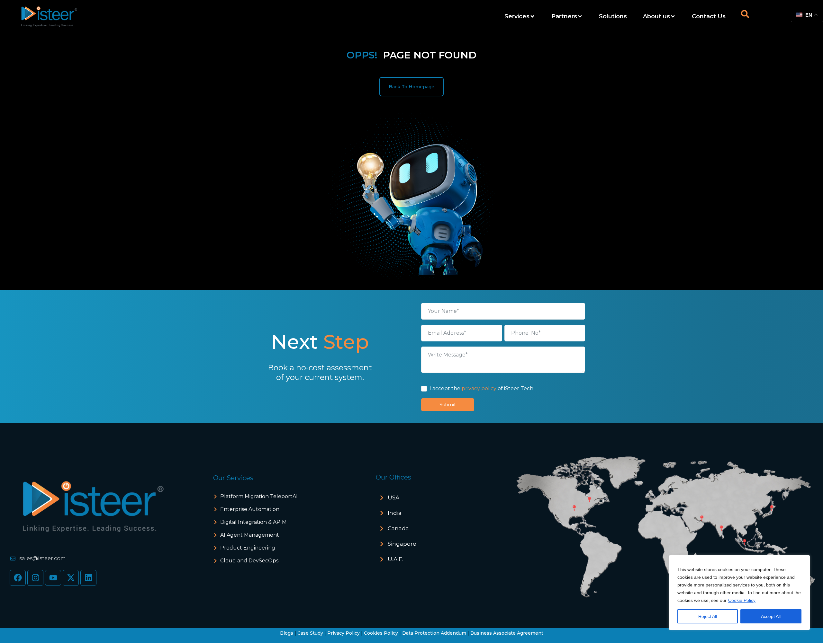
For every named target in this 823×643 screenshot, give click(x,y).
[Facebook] (18, 578)
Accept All (771, 616)
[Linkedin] (88, 578)
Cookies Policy (381, 633)
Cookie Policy (741, 600)
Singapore (402, 544)
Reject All (707, 616)
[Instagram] (35, 578)
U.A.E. (395, 559)
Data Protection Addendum (434, 633)
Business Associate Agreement (506, 633)
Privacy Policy (343, 633)
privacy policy (479, 388)
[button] (445, 498)
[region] (739, 592)
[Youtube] (53, 578)
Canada (398, 528)
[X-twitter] (71, 578)
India (395, 513)
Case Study (310, 633)
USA (393, 497)
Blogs (286, 633)
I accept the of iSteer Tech (481, 388)
